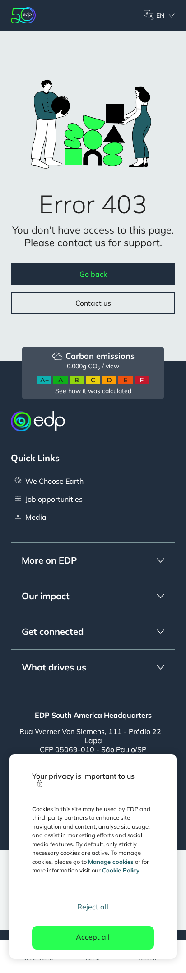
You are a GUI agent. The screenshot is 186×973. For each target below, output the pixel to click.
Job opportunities (54, 499)
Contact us (93, 303)
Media (35, 517)
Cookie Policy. (121, 870)
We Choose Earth (54, 481)
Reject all (92, 906)
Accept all (93, 936)
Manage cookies (111, 861)
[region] (93, 856)
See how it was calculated (93, 391)
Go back (93, 274)
